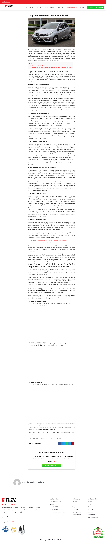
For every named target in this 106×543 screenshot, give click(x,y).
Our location (61, 7)
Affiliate (82, 7)
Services (39, 7)
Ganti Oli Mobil (54, 509)
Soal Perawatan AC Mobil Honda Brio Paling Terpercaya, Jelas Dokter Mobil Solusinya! (51, 67)
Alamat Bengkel (76, 514)
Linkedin (90, 512)
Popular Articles (49, 7)
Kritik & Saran (92, 514)
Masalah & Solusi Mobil (56, 504)
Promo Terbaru (72, 7)
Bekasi (74, 504)
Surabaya (75, 509)
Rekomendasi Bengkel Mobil (57, 512)
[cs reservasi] (98, 533)
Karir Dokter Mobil (93, 517)
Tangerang (75, 507)
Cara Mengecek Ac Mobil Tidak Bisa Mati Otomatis (52, 240)
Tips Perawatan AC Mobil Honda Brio (39, 65)
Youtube (90, 504)
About (31, 7)
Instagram (91, 501)
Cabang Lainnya (76, 512)
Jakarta (74, 501)
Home (25, 7)
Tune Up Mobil (54, 507)
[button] (59, 443)
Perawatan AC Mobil (55, 501)
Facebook (90, 509)
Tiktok (89, 507)
